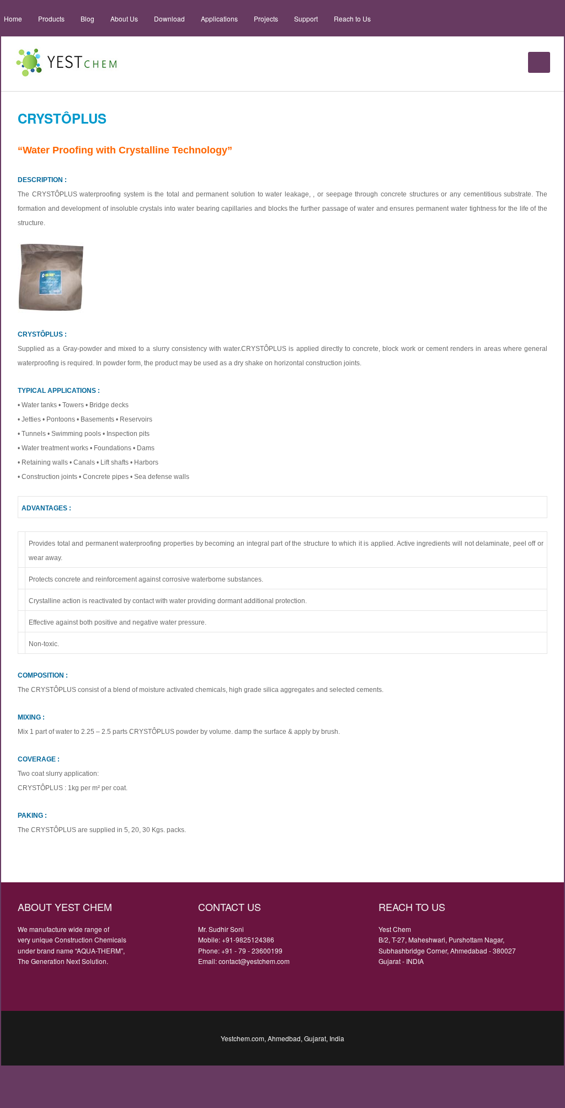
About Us (124, 18)
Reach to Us (352, 18)
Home (13, 18)
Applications (219, 18)
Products (51, 18)
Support (306, 18)
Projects (266, 18)
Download (169, 18)
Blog (87, 18)
